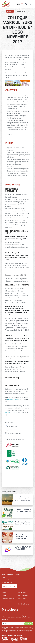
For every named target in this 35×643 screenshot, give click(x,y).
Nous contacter (22, 595)
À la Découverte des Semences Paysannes (23, 523)
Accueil (4, 592)
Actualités (10, 11)
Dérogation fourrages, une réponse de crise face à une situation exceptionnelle (23, 499)
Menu (18, 4)
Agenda (4, 595)
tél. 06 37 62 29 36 (9, 586)
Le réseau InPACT (7, 602)
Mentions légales (23, 604)
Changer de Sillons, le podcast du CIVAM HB (23, 510)
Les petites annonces (8, 599)
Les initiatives (22, 592)
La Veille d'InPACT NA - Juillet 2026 (23, 548)
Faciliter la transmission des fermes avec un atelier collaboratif (22, 536)
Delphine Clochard (13, 400)
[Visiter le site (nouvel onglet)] (5, 639)
